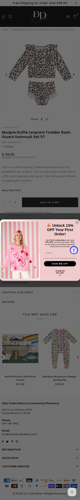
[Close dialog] (77, 222)
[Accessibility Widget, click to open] (74, 250)
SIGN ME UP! (60, 263)
